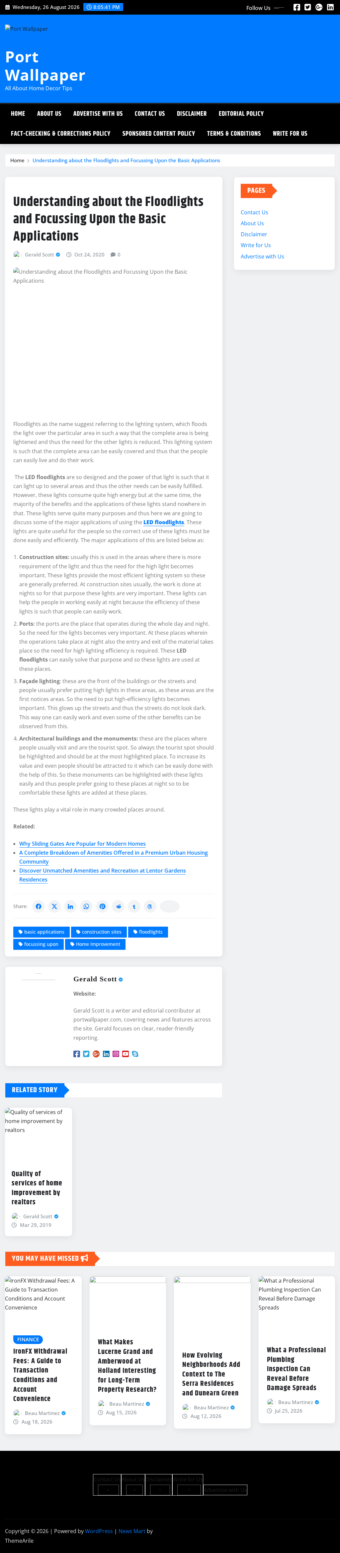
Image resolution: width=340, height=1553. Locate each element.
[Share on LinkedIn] (70, 906)
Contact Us (150, 114)
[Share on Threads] (150, 906)
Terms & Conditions (234, 134)
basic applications (44, 932)
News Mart (132, 1531)
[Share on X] (54, 906)
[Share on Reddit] (118, 906)
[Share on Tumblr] (134, 906)
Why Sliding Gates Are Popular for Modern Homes (82, 843)
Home (18, 114)
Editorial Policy (241, 114)
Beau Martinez (42, 1413)
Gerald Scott (39, 254)
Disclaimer (192, 114)
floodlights (151, 932)
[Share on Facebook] (38, 906)
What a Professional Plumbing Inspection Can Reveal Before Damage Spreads (296, 1369)
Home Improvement (98, 944)
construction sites (102, 932)
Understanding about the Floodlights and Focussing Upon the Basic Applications (126, 160)
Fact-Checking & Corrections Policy (61, 134)
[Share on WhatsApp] (86, 906)
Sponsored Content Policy (159, 134)
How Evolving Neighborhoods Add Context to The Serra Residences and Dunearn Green (211, 1374)
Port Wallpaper (45, 65)
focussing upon (41, 944)
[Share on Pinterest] (102, 906)
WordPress (99, 1531)
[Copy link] (170, 906)
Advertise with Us (98, 114)
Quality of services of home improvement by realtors (37, 1188)
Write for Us (290, 134)
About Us (49, 114)
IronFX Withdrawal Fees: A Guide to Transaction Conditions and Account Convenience (40, 1375)
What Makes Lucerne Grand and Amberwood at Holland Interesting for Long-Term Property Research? (127, 1366)
